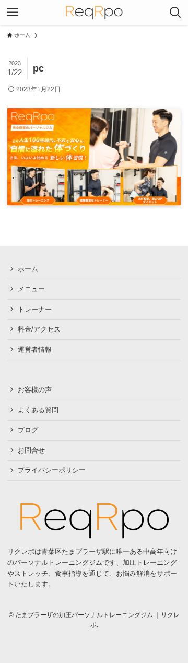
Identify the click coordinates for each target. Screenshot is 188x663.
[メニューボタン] (12, 12)
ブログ (28, 430)
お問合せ (31, 450)
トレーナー (35, 309)
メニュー (31, 289)
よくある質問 (38, 410)
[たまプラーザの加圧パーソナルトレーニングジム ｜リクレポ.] (93, 520)
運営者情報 (35, 349)
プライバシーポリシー (52, 470)
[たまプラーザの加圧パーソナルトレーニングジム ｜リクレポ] (93, 12)
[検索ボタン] (175, 12)
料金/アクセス (39, 329)
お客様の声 (35, 390)
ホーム (28, 269)
